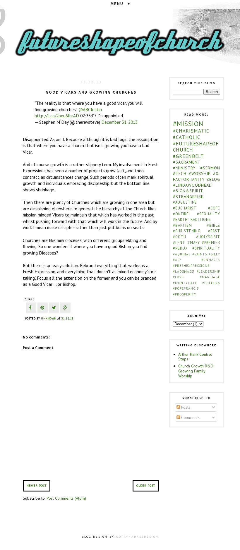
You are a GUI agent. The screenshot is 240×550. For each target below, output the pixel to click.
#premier (211, 242)
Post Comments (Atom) (66, 498)
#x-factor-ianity (196, 176)
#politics (211, 283)
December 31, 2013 (119, 122)
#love (178, 277)
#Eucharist (184, 208)
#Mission (188, 123)
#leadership (208, 271)
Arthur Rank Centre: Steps (195, 357)
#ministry (184, 168)
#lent (179, 242)
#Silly (214, 254)
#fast (214, 230)
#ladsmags (183, 271)
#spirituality (206, 248)
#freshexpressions (191, 266)
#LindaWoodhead (192, 185)
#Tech (179, 173)
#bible (213, 225)
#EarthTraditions (192, 219)
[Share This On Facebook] (31, 308)
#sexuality (208, 214)
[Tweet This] (54, 308)
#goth (179, 236)
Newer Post (37, 485)
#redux (180, 248)
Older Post (145, 485)
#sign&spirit (188, 190)
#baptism (182, 225)
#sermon (210, 168)
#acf (177, 260)
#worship (200, 173)
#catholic (186, 137)
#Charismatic (191, 131)
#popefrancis (186, 288)
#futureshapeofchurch (196, 146)
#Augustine (185, 202)
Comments (190, 417)
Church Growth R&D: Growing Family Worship (196, 371)
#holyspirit (208, 236)
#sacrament (186, 162)
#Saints (199, 254)
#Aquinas (182, 254)
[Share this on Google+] (65, 308)
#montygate (185, 283)
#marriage (210, 277)
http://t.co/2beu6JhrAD (57, 115)
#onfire (181, 214)
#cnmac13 (210, 260)
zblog (213, 179)
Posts (185, 407)
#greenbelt (188, 156)
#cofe (214, 208)
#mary (194, 242)
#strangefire (188, 196)
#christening (186, 230)
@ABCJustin (90, 109)
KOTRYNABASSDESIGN (137, 537)
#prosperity (184, 294)
